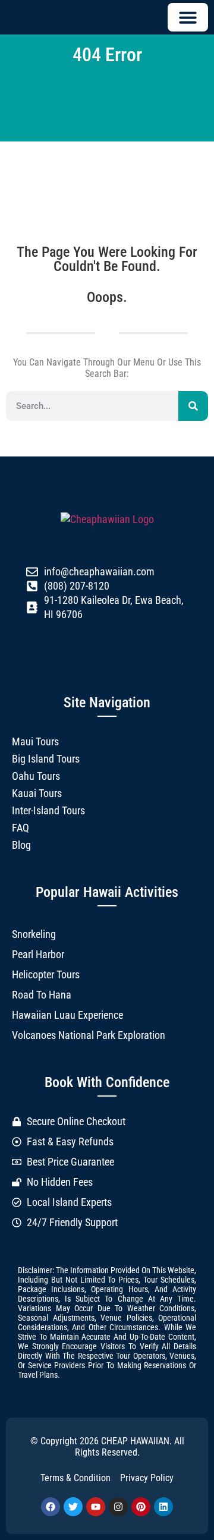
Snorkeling (34, 934)
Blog (21, 845)
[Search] (193, 406)
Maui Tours (35, 741)
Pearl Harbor (38, 954)
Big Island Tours (46, 758)
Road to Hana (41, 994)
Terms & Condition (75, 1478)
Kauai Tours (37, 793)
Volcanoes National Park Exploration (88, 1035)
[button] (188, 17)
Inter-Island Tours (48, 810)
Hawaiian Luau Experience (67, 1015)
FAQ (20, 827)
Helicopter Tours (46, 974)
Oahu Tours (36, 776)
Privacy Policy (147, 1478)
